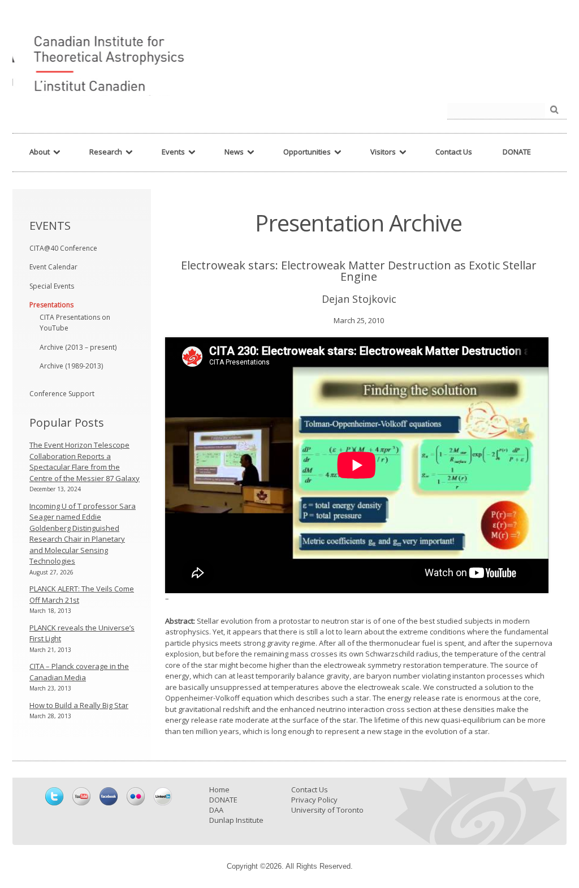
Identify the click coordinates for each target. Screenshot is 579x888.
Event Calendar (53, 267)
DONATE (223, 800)
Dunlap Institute (236, 820)
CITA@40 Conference (63, 248)
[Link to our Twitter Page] (54, 796)
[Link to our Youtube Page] (81, 796)
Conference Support (61, 393)
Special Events (51, 286)
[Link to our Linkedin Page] (163, 796)
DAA (216, 810)
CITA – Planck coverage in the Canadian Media (79, 672)
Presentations (51, 305)
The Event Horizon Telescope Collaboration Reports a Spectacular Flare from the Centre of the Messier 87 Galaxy (84, 461)
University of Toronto (327, 810)
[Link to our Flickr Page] (136, 796)
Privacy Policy (314, 800)
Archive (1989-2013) (71, 366)
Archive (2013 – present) (78, 347)
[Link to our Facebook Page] (109, 796)
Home (219, 789)
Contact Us (309, 789)
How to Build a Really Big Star (78, 705)
